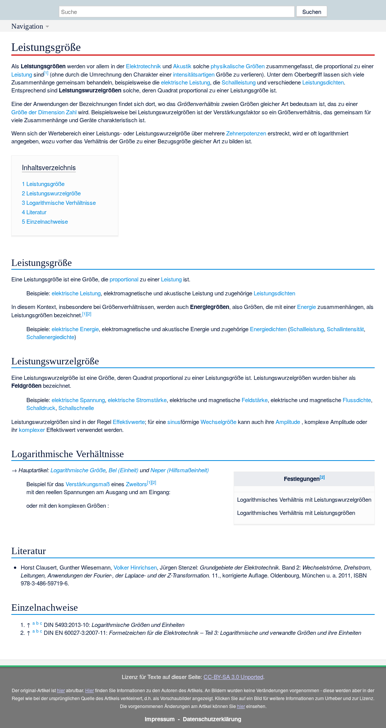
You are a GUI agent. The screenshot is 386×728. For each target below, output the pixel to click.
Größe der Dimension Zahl (44, 112)
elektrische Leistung (185, 82)
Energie (306, 306)
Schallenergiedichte (50, 337)
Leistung (21, 74)
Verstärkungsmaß (88, 484)
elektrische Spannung (78, 400)
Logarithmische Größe (78, 470)
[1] (46, 72)
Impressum (160, 719)
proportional (124, 279)
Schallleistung (239, 82)
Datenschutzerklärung (212, 719)
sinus (174, 421)
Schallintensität (345, 329)
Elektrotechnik (143, 66)
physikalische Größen (238, 66)
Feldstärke (255, 400)
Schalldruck (40, 408)
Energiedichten (268, 329)
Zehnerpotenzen (246, 133)
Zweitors (136, 484)
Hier (89, 690)
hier (61, 690)
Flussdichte (357, 400)
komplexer (32, 429)
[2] (89, 313)
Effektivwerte (129, 421)
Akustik (182, 66)
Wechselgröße (218, 421)
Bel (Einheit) (123, 470)
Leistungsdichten (323, 82)
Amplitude (288, 421)
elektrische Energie (75, 329)
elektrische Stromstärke (137, 400)
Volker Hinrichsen (135, 567)
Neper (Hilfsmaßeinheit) (179, 470)
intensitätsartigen (193, 74)
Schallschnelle (76, 408)
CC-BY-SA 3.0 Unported (233, 676)
